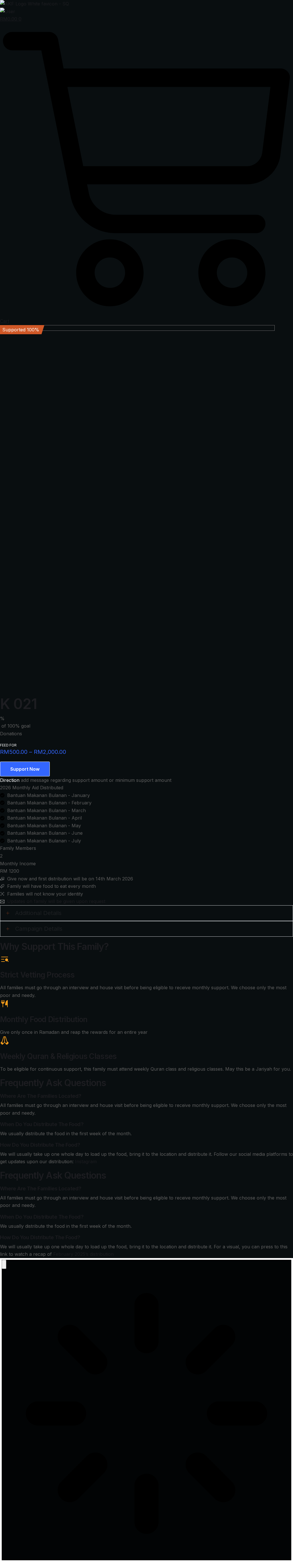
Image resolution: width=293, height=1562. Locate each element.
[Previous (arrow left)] (10, 781)
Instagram (86, 1161)
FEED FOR (8, 745)
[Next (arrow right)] (283, 781)
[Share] (261, 6)
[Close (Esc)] (274, 6)
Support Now (24, 769)
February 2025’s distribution (83, 1254)
